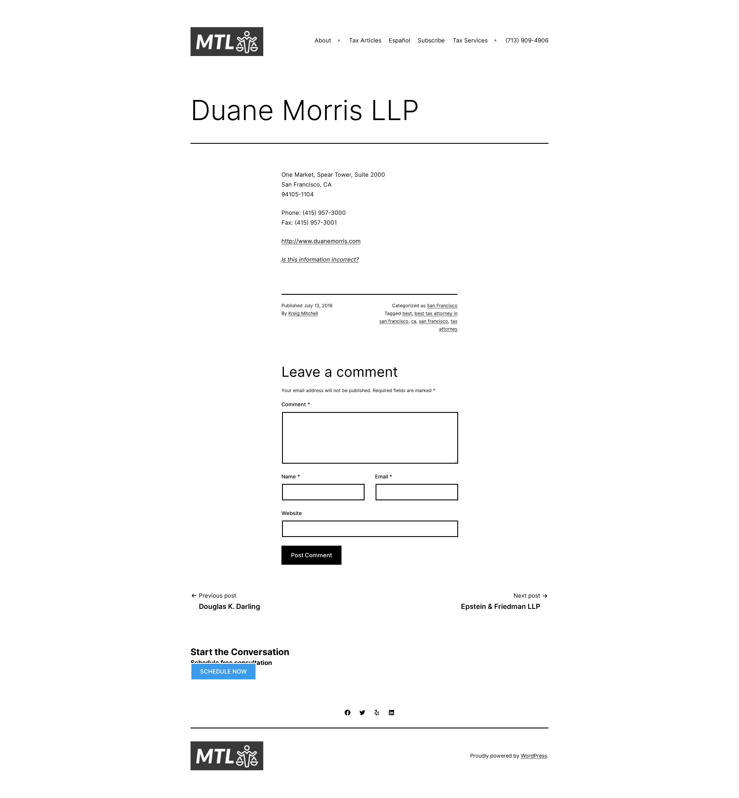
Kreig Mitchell (303, 313)
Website (291, 513)
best (407, 313)
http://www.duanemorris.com (321, 241)
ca (413, 321)
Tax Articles (365, 40)
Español (399, 40)
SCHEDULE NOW (223, 671)
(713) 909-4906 (526, 40)
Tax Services (470, 40)
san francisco (433, 321)
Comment (295, 404)
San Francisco (442, 305)
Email (383, 476)
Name (290, 476)
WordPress (534, 756)
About (323, 40)
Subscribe (431, 40)
